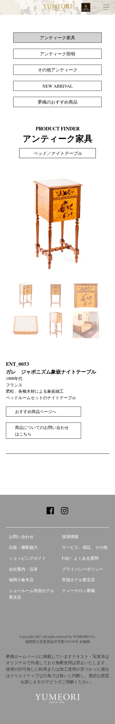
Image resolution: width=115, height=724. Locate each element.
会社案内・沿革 (23, 569)
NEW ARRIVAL (57, 86)
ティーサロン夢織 (78, 590)
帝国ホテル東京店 (78, 579)
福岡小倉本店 (21, 579)
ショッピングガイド (27, 558)
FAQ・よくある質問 (80, 558)
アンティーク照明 (57, 54)
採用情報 (70, 536)
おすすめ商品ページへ (35, 411)
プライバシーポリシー (82, 569)
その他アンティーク (58, 70)
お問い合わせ (21, 536)
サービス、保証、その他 (84, 547)
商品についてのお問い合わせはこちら (42, 431)
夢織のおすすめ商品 (58, 102)
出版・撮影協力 (23, 547)
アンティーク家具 (57, 37)
